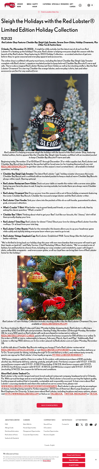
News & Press (48, 424)
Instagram (80, 393)
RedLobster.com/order (55, 349)
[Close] (96, 459)
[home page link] (10, 5)
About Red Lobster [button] (12, 420)
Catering (47, 4)
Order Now (20, 5)
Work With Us (27, 424)
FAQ (6, 424)
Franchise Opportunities (51, 431)
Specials (56, 4)
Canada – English (49, 445)
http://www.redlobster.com (22, 393)
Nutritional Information (12, 431)
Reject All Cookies (73, 460)
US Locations (48, 428)
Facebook (57, 393)
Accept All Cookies (74, 465)
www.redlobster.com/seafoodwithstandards (29, 386)
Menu (29, 4)
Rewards (65, 4)
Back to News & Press (49, 405)
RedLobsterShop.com (13, 166)
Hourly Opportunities (29, 428)
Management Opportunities (31, 431)
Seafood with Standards (12, 438)
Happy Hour (35, 5)
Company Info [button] (49, 420)
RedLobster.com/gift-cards (17, 335)
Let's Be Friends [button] (81, 420)
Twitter (68, 393)
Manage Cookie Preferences (74, 455)
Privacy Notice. (47, 460)
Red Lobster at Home (11, 435)
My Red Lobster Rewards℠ (67, 355)
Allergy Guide (9, 428)
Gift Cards (72, 5)
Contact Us (65, 424)
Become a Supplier (49, 435)
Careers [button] (26, 420)
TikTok (93, 393)
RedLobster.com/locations (17, 349)
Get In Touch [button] (67, 420)
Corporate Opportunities (30, 435)
